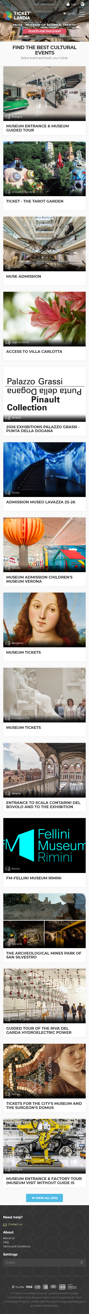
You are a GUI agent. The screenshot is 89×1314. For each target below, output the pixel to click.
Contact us (15, 1224)
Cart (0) (71, 13)
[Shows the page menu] (82, 15)
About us (8, 1238)
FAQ (6, 1242)
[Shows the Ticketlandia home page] (21, 15)
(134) (46, 1198)
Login (74, 4)
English (83, 4)
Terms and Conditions (16, 1246)
